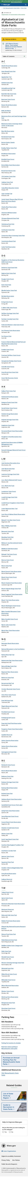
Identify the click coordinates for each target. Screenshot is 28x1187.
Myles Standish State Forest (9, 619)
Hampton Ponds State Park (9, 402)
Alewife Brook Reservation (9, 66)
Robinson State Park (7, 776)
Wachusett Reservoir (7, 909)
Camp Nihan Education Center (10, 188)
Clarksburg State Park (7, 224)
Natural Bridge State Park (9, 666)
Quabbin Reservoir (6, 735)
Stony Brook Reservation (8, 873)
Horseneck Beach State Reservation (12, 431)
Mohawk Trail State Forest (9, 554)
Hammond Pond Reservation (9, 397)
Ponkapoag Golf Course (8, 717)
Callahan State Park (7, 182)
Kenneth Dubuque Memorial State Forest (13, 450)
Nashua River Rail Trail (7, 655)
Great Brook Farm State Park (9, 372)
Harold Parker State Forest (9, 408)
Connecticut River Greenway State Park (13, 235)
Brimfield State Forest (7, 159)
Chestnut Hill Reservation (9, 212)
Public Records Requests (9, 1164)
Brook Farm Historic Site (8, 171)
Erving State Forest (7, 302)
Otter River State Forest (8, 695)
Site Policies (16, 1160)
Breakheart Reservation (8, 153)
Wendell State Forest (7, 957)
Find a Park (24, 8)
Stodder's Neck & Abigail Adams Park (12, 868)
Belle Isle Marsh (6, 110)
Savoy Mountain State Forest (10, 816)
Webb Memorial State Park (9, 940)
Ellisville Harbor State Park (9, 290)
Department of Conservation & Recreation (13, 14)
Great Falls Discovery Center (9, 378)
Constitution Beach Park (8, 241)
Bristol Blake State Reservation (10, 165)
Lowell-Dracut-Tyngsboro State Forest (12, 503)
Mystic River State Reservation (10, 630)
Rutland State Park (7, 793)
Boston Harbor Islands (8, 142)
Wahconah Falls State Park (9, 915)
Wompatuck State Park (8, 1003)
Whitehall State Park (7, 968)
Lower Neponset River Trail (9, 508)
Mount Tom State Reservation (10, 600)
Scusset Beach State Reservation (11, 822)
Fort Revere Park (6, 336)
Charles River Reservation (9, 207)
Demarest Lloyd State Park (9, 267)
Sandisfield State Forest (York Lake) (11, 805)
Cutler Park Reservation (8, 247)
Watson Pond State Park (8, 934)
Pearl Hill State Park (7, 700)
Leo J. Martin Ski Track (7, 486)
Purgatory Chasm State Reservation (12, 729)
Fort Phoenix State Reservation (10, 330)
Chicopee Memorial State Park (10, 218)
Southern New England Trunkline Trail (12, 845)
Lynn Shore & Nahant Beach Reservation (13, 514)
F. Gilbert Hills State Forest (9, 307)
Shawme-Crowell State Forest (10, 828)
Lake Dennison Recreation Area (10, 463)
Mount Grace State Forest (9, 577)
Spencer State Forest (7, 856)
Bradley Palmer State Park (9, 148)
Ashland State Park (7, 82)
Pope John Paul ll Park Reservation (11, 723)
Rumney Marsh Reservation (9, 788)
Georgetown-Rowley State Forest (11, 361)
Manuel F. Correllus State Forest (10, 520)
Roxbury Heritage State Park (9, 782)
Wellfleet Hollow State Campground (11, 945)
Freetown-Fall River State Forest (10, 355)
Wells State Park (6, 951)
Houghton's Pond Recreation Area (11, 437)
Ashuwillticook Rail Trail (8, 88)
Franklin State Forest (7, 349)
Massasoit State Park (7, 531)
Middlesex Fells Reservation (9, 548)
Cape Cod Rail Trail (6, 193)
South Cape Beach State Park (10, 839)
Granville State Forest (7, 366)
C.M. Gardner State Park (8, 176)
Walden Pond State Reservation (10, 921)
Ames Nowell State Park (8, 71)
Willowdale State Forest (8, 980)
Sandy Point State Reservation (10, 811)
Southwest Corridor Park (8, 851)
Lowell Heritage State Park (9, 497)
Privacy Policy (5, 1160)
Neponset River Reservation (9, 672)
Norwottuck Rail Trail (7, 683)
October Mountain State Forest (10, 689)
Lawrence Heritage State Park (10, 474)
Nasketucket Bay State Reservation (11, 660)
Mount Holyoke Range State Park (11, 588)
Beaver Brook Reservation (9, 105)
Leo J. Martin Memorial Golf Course (11, 480)
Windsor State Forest (7, 991)
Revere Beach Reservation (9, 770)
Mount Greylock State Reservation (11, 583)
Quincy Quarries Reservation (9, 740)
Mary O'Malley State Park (8, 526)
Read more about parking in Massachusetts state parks (9, 1047)
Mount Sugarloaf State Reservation (11, 594)
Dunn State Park (6, 285)
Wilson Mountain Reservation (10, 985)
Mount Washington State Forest (10, 606)
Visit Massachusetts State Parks (11, 8)
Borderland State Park (7, 137)
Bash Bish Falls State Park (8, 94)
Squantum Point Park (7, 862)
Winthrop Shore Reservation (9, 997)
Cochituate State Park (7, 230)
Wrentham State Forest (8, 1008)
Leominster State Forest (8, 491)
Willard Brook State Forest (9, 974)
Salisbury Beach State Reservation (11, 799)
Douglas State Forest (7, 279)
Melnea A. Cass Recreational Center (11, 543)
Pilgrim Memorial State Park (9, 706)
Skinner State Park (6, 833)
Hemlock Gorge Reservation (9, 414)
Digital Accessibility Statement (11, 1156)
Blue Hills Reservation (7, 131)
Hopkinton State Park (7, 425)
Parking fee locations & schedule (11, 1043)
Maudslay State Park (7, 537)
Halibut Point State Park (8, 391)
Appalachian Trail (6, 77)
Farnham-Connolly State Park (9, 319)
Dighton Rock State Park (8, 273)
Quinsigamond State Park (8, 752)
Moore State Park (6, 566)
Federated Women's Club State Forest (12, 325)
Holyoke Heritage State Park (9, 419)
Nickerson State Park (7, 677)
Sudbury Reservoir (6, 879)
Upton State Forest (7, 898)
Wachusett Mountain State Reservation (13, 904)
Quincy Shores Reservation (9, 746)
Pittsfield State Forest (8, 712)
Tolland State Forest (7, 892)
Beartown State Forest (8, 99)
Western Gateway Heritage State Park (12, 962)
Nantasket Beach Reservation (10, 643)
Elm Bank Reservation (7, 296)
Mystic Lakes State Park (8, 625)
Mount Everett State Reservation (11, 571)
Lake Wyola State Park (8, 468)
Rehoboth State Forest (8, 765)
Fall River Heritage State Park (10, 313)
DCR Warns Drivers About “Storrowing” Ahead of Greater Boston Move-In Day (13, 46)
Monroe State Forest (7, 560)
